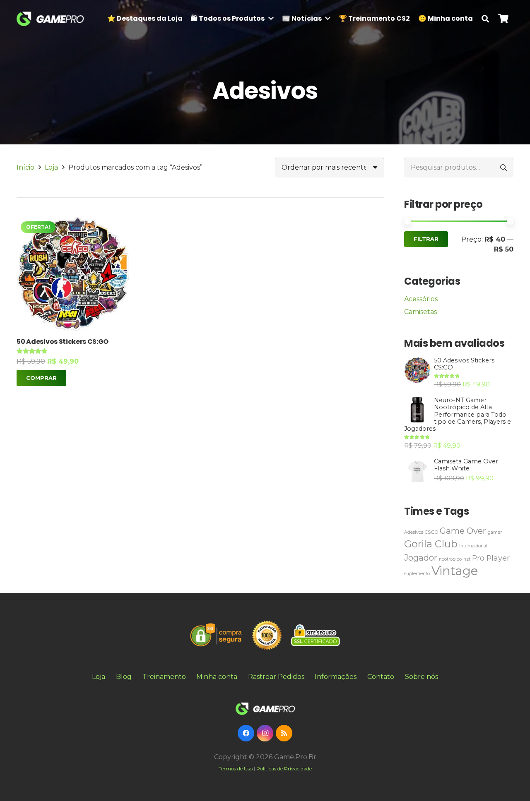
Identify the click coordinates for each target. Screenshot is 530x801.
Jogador (420, 557)
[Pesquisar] (485, 19)
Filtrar (426, 239)
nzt (466, 559)
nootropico (450, 559)
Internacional (473, 546)
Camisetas (420, 312)
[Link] (50, 19)
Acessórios (421, 299)
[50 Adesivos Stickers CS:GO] (74, 274)
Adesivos (413, 532)
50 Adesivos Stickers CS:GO (62, 341)
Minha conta (216, 677)
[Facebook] (246, 733)
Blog (124, 677)
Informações (336, 677)
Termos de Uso (236, 768)
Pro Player (491, 558)
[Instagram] (265, 733)
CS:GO (431, 532)
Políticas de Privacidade (284, 768)
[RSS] (284, 733)
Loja (51, 167)
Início (25, 167)
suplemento (417, 573)
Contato (380, 677)
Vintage (454, 571)
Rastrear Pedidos (276, 677)
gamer (495, 532)
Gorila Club (431, 544)
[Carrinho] (503, 18)
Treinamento (164, 677)
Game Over (463, 530)
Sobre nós (421, 677)
